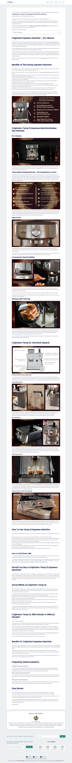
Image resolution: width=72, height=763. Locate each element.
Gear (60, 2)
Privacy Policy (26, 736)
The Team (16, 736)
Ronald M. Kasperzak (54, 42)
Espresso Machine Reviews (35, 12)
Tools (64, 2)
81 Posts (55, 748)
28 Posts (40, 748)
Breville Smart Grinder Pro (52, 632)
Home (13, 12)
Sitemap (31, 736)
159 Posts (62, 748)
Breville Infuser (44, 58)
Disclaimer (20, 736)
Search (62, 736)
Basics (47, 2)
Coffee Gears (17, 12)
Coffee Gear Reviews (25, 12)
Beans (51, 2)
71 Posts (47, 748)
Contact (11, 736)
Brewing (55, 2)
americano (47, 83)
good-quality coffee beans (46, 72)
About (8, 736)
